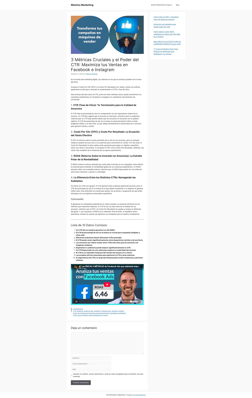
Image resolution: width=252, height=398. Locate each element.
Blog (177, 5)
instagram (97, 311)
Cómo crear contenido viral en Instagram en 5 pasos (90, 315)
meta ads (114, 311)
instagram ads (106, 311)
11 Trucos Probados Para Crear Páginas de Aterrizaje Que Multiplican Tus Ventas (166, 51)
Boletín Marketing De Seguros (161, 5)
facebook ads (88, 311)
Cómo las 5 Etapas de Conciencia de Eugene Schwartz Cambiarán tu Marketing (99, 313)
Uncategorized (78, 309)
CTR (74, 311)
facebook (80, 311)
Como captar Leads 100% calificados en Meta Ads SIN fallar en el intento (167, 34)
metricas (121, 311)
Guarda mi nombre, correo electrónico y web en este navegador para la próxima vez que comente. (108, 375)
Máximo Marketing (82, 4)
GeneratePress (140, 395)
